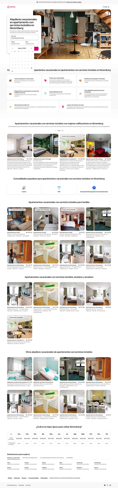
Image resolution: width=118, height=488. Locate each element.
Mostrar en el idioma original (74, 2)
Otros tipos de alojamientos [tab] (29, 457)
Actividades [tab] (69, 457)
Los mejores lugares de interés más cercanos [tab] (52, 457)
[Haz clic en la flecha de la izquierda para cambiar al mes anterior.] (12, 48)
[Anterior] (55, 130)
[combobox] (24, 38)
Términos (28, 485)
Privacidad (21, 485)
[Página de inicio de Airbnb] (11, 6)
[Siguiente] (62, 130)
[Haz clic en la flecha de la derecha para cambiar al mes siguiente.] (31, 48)
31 (12, 71)
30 (31, 68)
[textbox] (17, 44)
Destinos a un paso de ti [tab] (13, 457)
